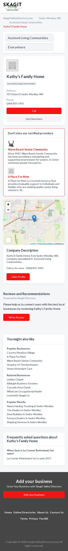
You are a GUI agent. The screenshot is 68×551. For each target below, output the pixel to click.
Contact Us (57, 512)
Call (34, 110)
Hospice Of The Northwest (22, 364)
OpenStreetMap (46, 243)
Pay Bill (43, 518)
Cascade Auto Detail (18, 387)
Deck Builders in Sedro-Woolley (24, 414)
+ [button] (8, 204)
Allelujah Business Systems (22, 383)
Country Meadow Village (21, 352)
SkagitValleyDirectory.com (18, 18)
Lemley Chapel (15, 379)
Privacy (33, 518)
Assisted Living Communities (25, 22)
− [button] (8, 210)
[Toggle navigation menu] (63, 6)
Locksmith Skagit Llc (18, 395)
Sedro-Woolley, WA (50, 18)
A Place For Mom (16, 356)
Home (8, 512)
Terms (24, 518)
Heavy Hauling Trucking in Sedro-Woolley (30, 406)
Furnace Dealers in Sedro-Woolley (26, 418)
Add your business (34, 494)
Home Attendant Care (19, 368)
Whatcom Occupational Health (24, 391)
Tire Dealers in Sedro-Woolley (24, 410)
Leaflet (33, 243)
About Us (42, 512)
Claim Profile (18, 276)
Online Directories (24, 512)
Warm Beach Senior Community (24, 360)
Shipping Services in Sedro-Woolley (27, 422)
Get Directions (34, 118)
